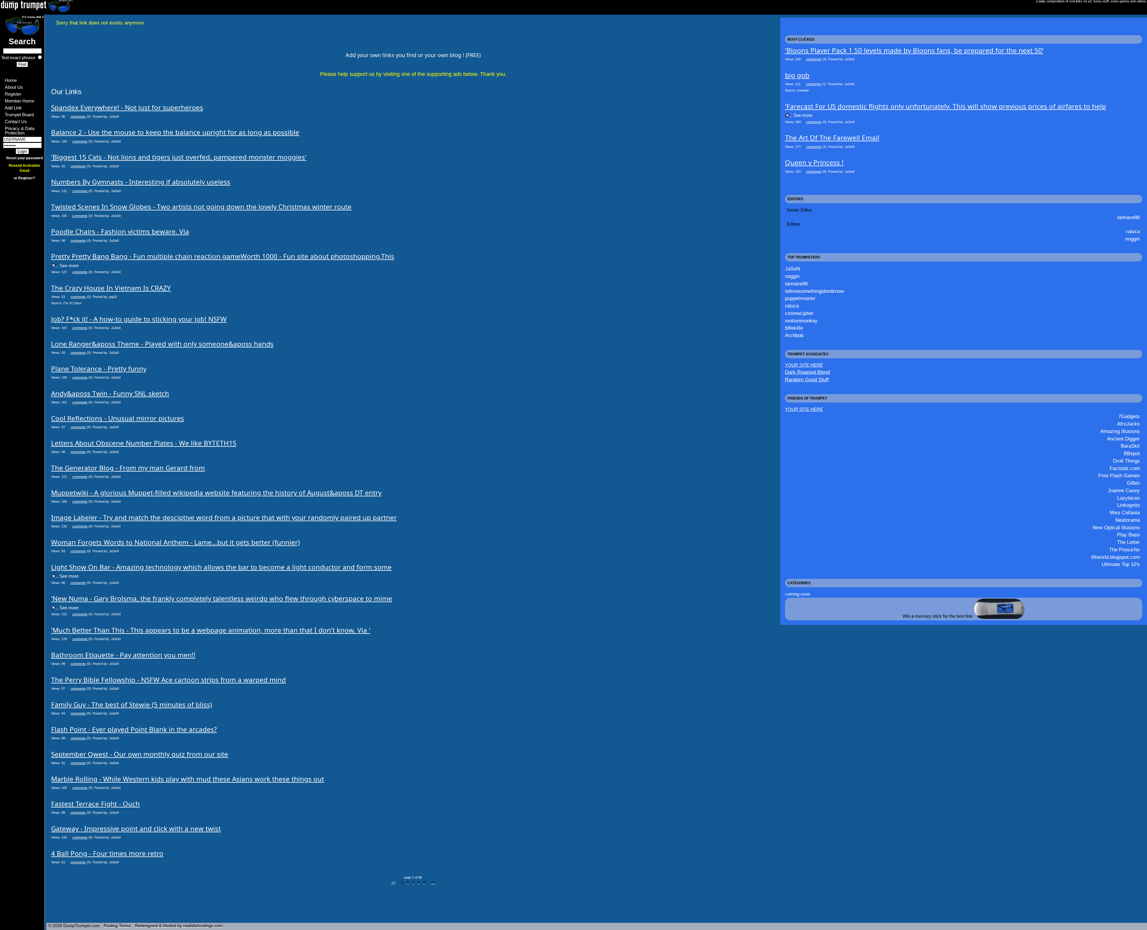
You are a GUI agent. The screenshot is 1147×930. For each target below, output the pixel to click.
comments (78, 116)
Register (13, 94)
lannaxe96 (1128, 217)
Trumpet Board (19, 114)
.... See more (66, 265)
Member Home (19, 100)
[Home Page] (22, 25)
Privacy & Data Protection (20, 130)
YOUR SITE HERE (804, 365)
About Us (14, 87)
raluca (1133, 231)
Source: (66, 303)
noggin (1132, 238)
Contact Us (16, 121)
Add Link (13, 107)
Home (11, 80)
